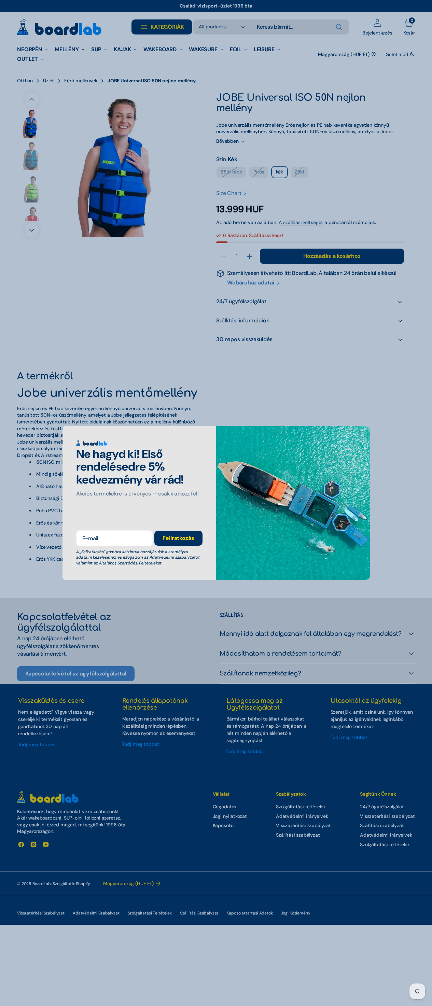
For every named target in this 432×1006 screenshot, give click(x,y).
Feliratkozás (178, 538)
